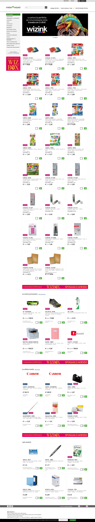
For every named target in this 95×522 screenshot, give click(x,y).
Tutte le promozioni (41, 294)
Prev (23, 25)
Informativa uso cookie (63, 520)
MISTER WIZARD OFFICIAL (82, 8)
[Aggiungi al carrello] (40, 68)
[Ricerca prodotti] (46, 7)
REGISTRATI (66, 0)
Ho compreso (72, 520)
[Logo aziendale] (14, 10)
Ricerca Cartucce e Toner (66, 8)
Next (87, 25)
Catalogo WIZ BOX (54, 8)
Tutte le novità (37, 369)
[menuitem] (82, 1)
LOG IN (72, 0)
